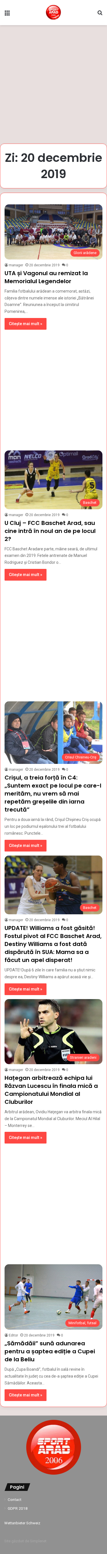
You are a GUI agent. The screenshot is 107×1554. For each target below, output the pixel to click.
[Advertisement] (53, 84)
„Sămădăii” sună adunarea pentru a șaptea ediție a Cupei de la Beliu (50, 1351)
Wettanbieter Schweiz (22, 1523)
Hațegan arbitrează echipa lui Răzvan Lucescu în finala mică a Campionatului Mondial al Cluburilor (51, 1090)
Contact (14, 1499)
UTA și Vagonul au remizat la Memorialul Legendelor (46, 277)
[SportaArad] (53, 12)
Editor (13, 1335)
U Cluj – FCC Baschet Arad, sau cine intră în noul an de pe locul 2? (50, 531)
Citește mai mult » (25, 323)
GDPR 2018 (18, 1508)
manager (16, 265)
